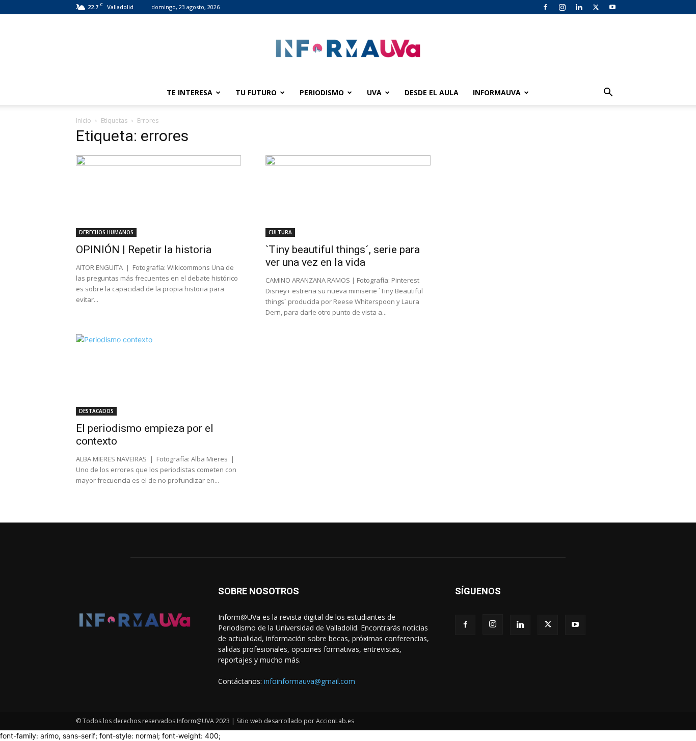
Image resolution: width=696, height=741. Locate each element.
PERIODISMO (322, 92)
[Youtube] (612, 7)
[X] (595, 7)
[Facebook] (545, 7)
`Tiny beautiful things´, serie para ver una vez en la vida (342, 255)
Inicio (83, 120)
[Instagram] (562, 7)
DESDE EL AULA (432, 92)
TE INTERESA (189, 92)
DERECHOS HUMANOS (106, 232)
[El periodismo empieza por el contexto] (158, 375)
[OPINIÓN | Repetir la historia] (158, 196)
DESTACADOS (96, 411)
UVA (374, 92)
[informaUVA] (348, 48)
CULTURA (280, 232)
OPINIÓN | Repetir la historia (143, 249)
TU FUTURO (256, 92)
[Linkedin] (578, 7)
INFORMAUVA (497, 92)
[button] (608, 93)
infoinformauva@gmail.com (309, 681)
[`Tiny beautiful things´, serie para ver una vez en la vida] (348, 196)
